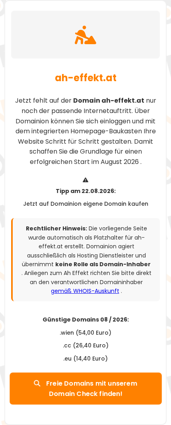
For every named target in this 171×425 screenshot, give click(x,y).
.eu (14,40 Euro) (85, 359)
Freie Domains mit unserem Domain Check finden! (91, 388)
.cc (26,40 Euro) (86, 345)
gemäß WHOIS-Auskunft (85, 291)
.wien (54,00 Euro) (85, 333)
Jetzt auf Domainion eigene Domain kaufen (85, 204)
